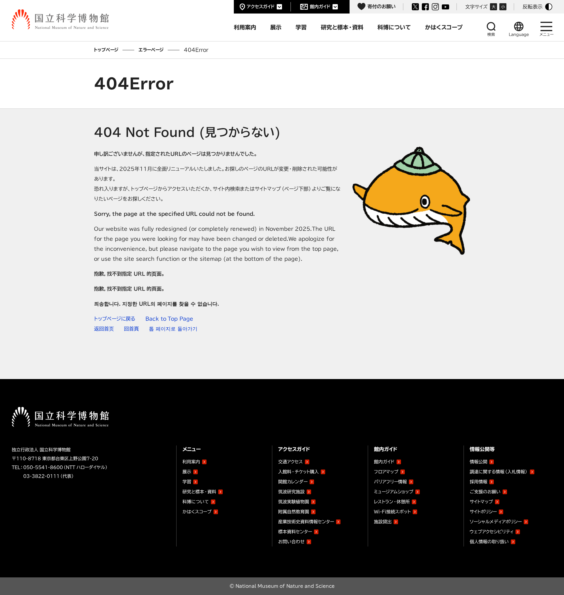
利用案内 (191, 462)
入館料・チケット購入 (298, 472)
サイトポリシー (483, 511)
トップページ (106, 50)
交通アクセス (290, 462)
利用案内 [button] (245, 27)
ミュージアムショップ (393, 492)
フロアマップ (386, 472)
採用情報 (478, 482)
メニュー (546, 34)
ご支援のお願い (485, 492)
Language (519, 34)
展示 (186, 472)
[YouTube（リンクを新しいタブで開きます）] (445, 6)
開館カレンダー (293, 482)
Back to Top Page (169, 318)
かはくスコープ (197, 511)
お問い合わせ (291, 541)
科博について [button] (394, 27)
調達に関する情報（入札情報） (499, 472)
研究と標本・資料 (199, 492)
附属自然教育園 (293, 510)
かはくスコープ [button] (444, 27)
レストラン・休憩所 (392, 502)
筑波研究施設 (291, 492)
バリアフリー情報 (390, 482)
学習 (186, 482)
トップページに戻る (114, 318)
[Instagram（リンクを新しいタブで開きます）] (435, 6)
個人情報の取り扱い (489, 541)
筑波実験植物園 (293, 500)
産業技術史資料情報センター (306, 520)
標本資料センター (295, 531)
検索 (491, 34)
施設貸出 (383, 521)
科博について (195, 502)
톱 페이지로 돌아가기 (173, 328)
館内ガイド (320, 6)
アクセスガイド (261, 6)
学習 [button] (301, 27)
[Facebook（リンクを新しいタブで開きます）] (425, 6)
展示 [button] (275, 27)
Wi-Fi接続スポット (392, 511)
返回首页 (104, 328)
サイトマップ (481, 502)
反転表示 (533, 6)
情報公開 (478, 462)
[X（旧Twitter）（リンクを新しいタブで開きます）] (415, 6)
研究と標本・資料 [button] (342, 27)
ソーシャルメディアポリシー (496, 521)
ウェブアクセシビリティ (491, 531)
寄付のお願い (381, 6)
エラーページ (151, 50)
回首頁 (131, 328)
